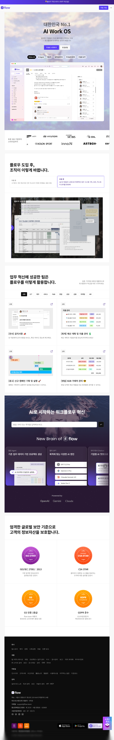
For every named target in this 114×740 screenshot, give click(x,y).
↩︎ (101, 424)
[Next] (105, 466)
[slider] (57, 227)
